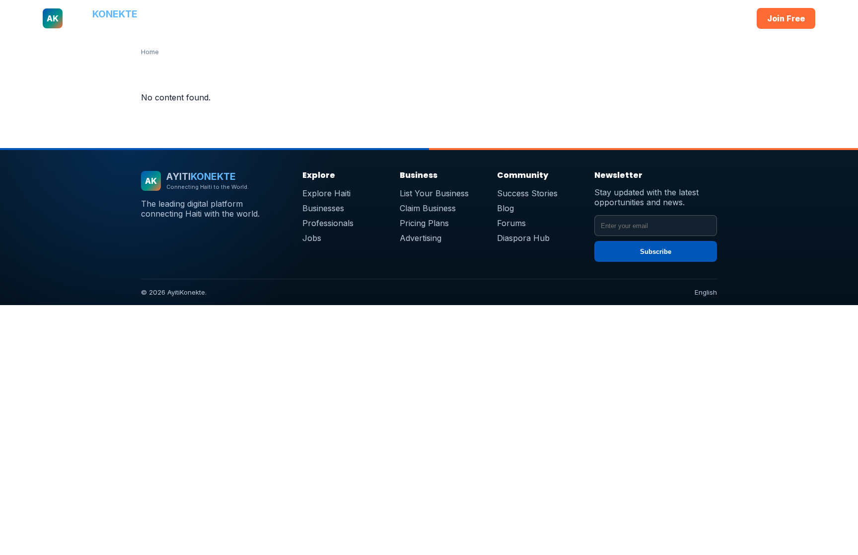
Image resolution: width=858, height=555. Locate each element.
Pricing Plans (424, 223)
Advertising (420, 238)
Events (586, 18)
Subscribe (655, 251)
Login (729, 18)
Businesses (361, 18)
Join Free (786, 18)
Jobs (504, 18)
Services (468, 18)
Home (270, 18)
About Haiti (310, 18)
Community (543, 18)
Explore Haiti (326, 193)
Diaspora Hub (523, 238)
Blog (505, 208)
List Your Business (434, 193)
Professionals (417, 18)
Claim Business (428, 208)
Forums (511, 223)
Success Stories (527, 193)
